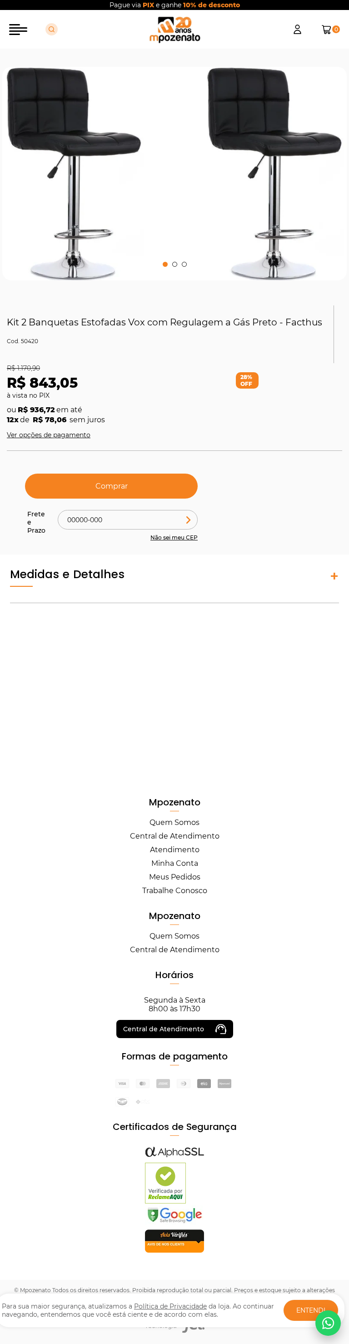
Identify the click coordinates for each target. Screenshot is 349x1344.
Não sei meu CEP (174, 537)
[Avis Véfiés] (174, 1250)
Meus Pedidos (174, 877)
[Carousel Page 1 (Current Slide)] (165, 264)
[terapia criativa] (175, 30)
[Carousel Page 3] (184, 264)
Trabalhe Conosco (174, 890)
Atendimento (174, 849)
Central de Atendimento (174, 836)
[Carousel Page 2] (174, 264)
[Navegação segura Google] (174, 1222)
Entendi (310, 1310)
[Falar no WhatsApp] (328, 1323)
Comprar (111, 486)
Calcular (188, 520)
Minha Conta (174, 863)
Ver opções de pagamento (48, 435)
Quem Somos (174, 822)
